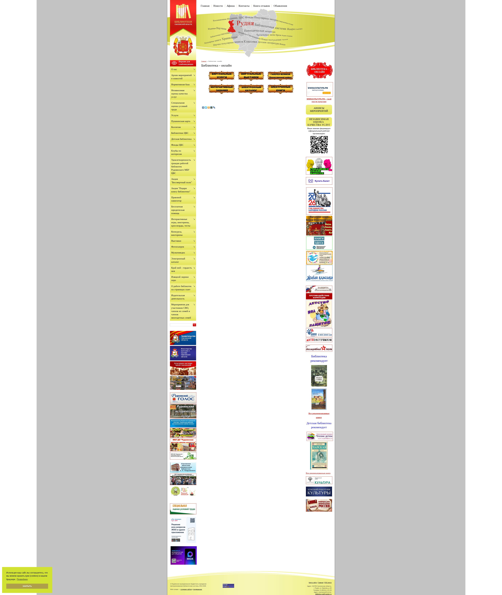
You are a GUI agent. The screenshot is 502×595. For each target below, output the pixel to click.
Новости (218, 5)
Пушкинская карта (180, 121)
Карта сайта (313, 582)
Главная (205, 5)
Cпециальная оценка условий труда (179, 106)
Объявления (280, 5)
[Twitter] (206, 107)
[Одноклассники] (208, 107)
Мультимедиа (178, 252)
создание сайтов (186, 589)
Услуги (174, 115)
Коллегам (176, 127)
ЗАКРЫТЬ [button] (27, 586)
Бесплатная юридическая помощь (177, 209)
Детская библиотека (181, 139)
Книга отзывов (261, 5)
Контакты (244, 5)
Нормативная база (180, 84)
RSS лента (328, 582)
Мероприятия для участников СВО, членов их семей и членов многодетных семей (181, 311)
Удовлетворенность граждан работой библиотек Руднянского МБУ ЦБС (181, 166)
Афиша (231, 5)
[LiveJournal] (214, 107)
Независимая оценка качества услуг (179, 93)
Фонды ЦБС (177, 145)
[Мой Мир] (211, 107)
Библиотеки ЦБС (180, 133)
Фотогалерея (177, 246)
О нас (174, 69)
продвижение (197, 589)
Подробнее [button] (22, 579)
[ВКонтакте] (203, 107)
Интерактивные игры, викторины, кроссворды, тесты (180, 222)
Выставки (176, 241)
